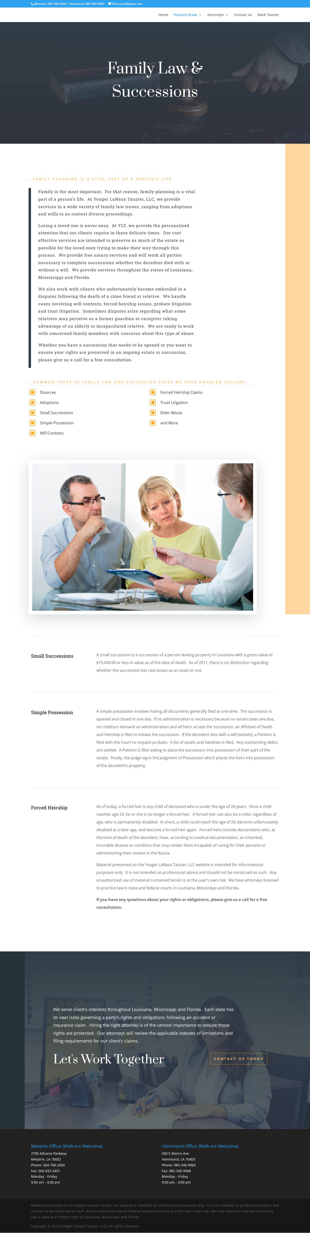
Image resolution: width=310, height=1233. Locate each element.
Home (163, 15)
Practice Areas (185, 15)
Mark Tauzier (268, 15)
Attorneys (215, 15)
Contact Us (243, 15)
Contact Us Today (239, 1058)
